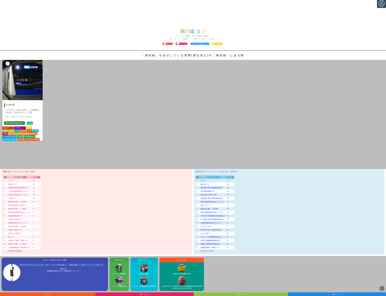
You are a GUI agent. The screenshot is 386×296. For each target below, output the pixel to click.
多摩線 (13, 137)
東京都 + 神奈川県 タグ (15, 219)
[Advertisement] (193, 14)
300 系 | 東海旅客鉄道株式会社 (210, 240)
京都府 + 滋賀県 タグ (15, 230)
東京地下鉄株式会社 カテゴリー (18, 195)
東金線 (23, 131)
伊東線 (25, 134)
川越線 (30, 123)
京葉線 (5, 134)
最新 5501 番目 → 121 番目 (17, 209)
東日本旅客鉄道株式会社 (14, 123)
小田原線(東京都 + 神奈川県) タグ (19, 247)
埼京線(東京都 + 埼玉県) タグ (17, 205)
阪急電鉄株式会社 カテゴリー (17, 223)
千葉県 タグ (12, 198)
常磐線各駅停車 (30, 137)
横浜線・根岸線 (8, 131)
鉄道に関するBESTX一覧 (208, 195)
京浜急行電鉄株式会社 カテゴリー (19, 191)
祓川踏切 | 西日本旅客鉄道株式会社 (212, 188)
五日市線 (27, 139)
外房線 (30, 131)
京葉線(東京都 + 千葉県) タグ (210, 247)
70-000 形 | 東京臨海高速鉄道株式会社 (213, 216)
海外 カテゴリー (206, 205)
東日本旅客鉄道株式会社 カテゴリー (212, 212)
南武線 (29, 128)
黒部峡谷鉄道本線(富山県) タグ (18, 188)
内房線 (36, 131)
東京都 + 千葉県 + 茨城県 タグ (18, 240)
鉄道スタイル (12, 184)
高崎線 (11, 134)
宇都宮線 (18, 134)
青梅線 (20, 139)
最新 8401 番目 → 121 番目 (17, 244)
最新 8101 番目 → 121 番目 (17, 226)
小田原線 (6, 137)
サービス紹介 (205, 233)
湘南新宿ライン (8, 128)
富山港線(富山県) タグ (15, 216)
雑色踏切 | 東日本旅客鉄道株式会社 (212, 198)
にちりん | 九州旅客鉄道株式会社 (211, 237)
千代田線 (20, 137)
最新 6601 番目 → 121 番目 (17, 202)
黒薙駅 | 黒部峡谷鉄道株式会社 (210, 244)
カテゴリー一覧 (205, 226)
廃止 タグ (11, 237)
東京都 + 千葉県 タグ (15, 233)
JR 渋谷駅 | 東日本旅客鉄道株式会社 (212, 219)
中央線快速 (35, 139)
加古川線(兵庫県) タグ (208, 191)
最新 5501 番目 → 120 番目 (209, 209)
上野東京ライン (20, 128)
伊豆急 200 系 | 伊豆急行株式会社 (211, 230)
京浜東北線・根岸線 (9, 139)
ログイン (11, 181)
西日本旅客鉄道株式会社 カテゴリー (19, 212)
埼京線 (17, 131)
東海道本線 (33, 134)
